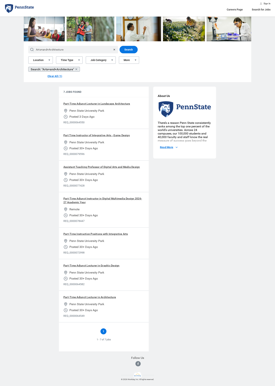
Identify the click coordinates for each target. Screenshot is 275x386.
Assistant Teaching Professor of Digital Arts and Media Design (101, 166)
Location (38, 60)
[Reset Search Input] (114, 50)
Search (128, 49)
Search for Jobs (261, 9)
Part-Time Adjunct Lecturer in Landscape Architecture (96, 103)
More (127, 60)
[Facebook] (138, 363)
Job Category (98, 60)
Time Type (67, 60)
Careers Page (235, 9)
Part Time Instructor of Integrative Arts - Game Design (96, 135)
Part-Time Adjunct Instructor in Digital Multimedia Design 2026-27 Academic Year (102, 200)
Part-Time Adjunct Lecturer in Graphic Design (91, 265)
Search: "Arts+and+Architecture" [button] (52, 69)
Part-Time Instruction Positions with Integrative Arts (95, 233)
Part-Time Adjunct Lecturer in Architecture (89, 297)
